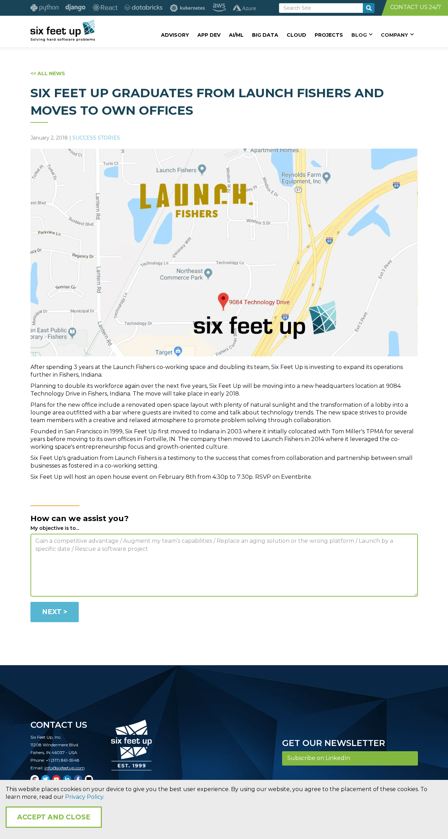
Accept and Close (53, 817)
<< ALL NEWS (47, 73)
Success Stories (96, 138)
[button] (362, 34)
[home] (62, 30)
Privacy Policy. (84, 797)
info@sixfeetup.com (64, 767)
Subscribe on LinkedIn (318, 758)
